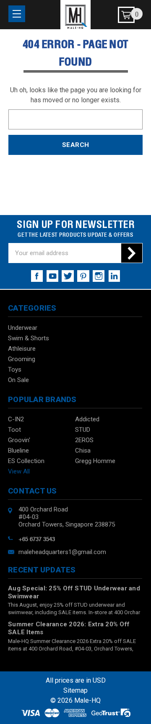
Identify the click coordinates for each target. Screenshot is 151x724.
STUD (82, 429)
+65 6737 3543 (36, 538)
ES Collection (26, 461)
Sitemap (75, 690)
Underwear (22, 328)
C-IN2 (16, 419)
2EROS (84, 440)
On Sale (18, 380)
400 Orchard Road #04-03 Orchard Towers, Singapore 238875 (66, 517)
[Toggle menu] (16, 13)
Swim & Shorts (28, 338)
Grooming (21, 359)
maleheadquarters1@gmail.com (62, 552)
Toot (14, 429)
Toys (14, 369)
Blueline (18, 450)
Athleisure (22, 348)
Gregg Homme (95, 461)
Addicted (87, 419)
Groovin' (19, 440)
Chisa (83, 450)
